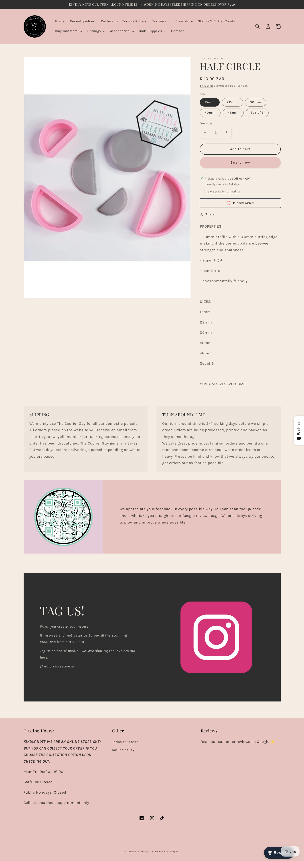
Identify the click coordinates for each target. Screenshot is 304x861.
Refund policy (123, 750)
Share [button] (210, 214)
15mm (210, 102)
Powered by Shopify (167, 851)
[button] (109, 21)
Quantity (206, 123)
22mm (232, 102)
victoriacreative (144, 851)
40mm (210, 113)
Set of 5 (257, 113)
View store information (223, 191)
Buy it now (240, 162)
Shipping (206, 85)
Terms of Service (125, 742)
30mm (255, 102)
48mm (233, 113)
